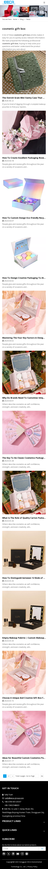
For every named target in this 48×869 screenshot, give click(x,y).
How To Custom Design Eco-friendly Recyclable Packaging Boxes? (24, 217)
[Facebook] (4, 853)
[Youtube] (18, 853)
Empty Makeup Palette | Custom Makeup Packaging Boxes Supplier (24, 637)
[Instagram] (22, 853)
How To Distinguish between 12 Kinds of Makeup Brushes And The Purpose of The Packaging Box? (24, 578)
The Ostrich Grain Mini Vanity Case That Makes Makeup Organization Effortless (24, 97)
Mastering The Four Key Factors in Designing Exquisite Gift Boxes (24, 337)
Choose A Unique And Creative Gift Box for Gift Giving (24, 697)
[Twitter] (8, 853)
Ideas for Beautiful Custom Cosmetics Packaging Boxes (24, 758)
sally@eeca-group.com (14, 798)
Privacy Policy (32, 867)
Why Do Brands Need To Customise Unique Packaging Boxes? (24, 397)
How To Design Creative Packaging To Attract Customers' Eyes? (24, 277)
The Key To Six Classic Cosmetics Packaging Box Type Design (24, 457)
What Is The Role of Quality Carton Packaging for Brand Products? (24, 518)
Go (42, 776)
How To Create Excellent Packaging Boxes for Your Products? (24, 157)
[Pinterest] (27, 853)
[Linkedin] (13, 853)
